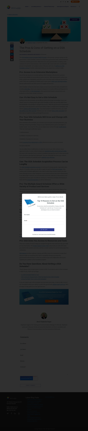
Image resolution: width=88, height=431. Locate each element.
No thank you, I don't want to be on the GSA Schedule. (44, 234)
